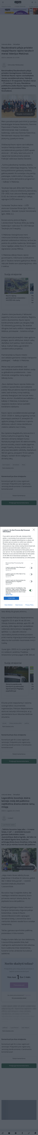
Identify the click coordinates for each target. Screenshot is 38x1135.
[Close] (34, 530)
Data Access (19, 605)
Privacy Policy (29, 605)
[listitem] (19, 563)
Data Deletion (9, 605)
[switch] (30, 568)
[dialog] (19, 567)
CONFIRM (11, 598)
